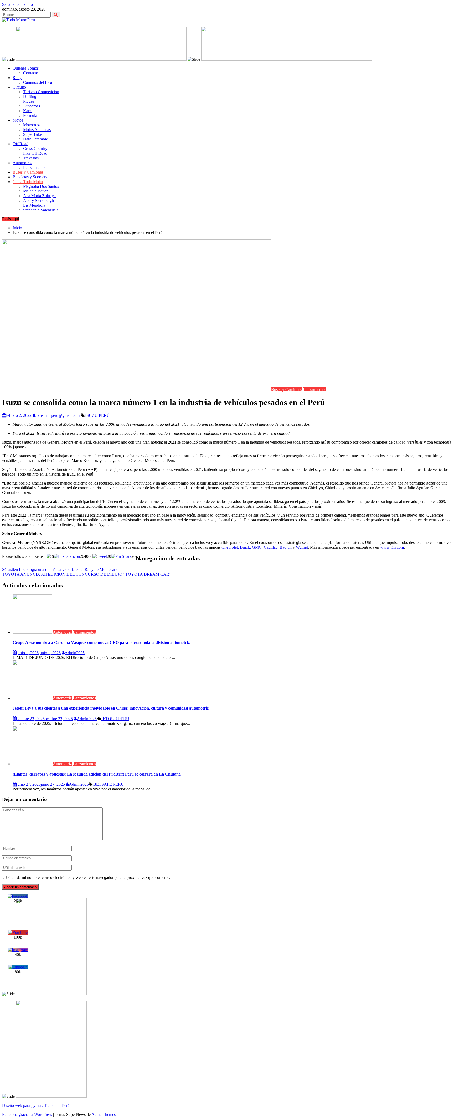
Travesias (31, 158)
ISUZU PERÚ (97, 415)
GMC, (257, 547)
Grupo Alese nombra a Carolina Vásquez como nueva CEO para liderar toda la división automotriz (101, 642)
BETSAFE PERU (108, 784)
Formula (30, 115)
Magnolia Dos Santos (41, 186)
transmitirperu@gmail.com (57, 415)
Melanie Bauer (35, 191)
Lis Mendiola (34, 205)
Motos (18, 120)
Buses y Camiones (28, 172)
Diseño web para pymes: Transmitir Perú (36, 1105)
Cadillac (270, 547)
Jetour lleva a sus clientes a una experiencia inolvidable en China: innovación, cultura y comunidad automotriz (111, 708)
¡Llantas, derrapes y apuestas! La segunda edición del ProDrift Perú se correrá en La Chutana (97, 774)
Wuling (302, 547)
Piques (28, 101)
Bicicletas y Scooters (30, 177)
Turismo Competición (41, 92)
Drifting (29, 96)
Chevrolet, (230, 547)
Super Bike (32, 134)
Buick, (245, 547)
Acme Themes (103, 1114)
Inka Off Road (35, 153)
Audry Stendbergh (38, 200)
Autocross (31, 106)
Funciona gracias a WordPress (27, 1114)
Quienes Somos (26, 68)
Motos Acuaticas (37, 129)
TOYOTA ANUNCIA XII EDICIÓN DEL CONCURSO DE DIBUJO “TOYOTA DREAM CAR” (86, 574)
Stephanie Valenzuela (41, 210)
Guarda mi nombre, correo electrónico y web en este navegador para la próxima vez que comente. (89, 877)
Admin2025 (75, 652)
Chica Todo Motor (28, 181)
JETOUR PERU (115, 718)
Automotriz (22, 162)
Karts (27, 110)
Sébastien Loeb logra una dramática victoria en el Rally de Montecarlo (60, 569)
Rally (17, 77)
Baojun (286, 547)
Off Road (20, 144)
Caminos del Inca (37, 82)
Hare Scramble (35, 139)
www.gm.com (392, 547)
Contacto (30, 73)
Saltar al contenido (17, 4)
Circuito (19, 87)
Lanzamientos (34, 167)
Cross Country (35, 148)
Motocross (31, 125)
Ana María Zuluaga (39, 196)
